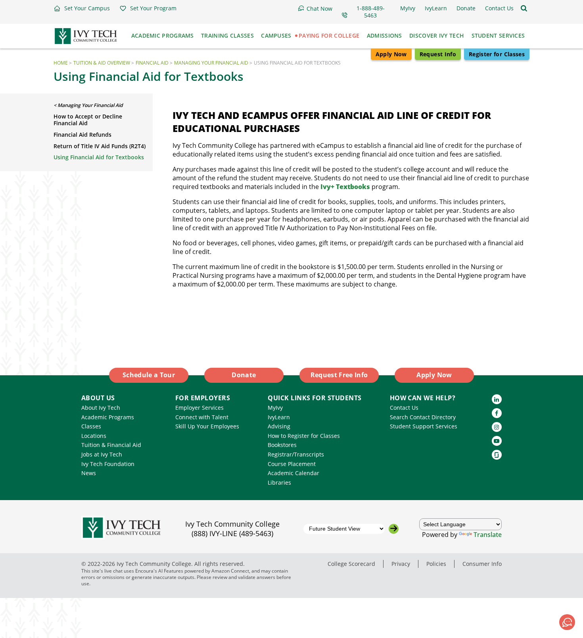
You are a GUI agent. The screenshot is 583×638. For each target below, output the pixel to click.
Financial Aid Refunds (82, 134)
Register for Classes (497, 54)
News (88, 473)
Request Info (438, 54)
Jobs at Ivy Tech (101, 454)
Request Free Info (339, 375)
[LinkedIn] (497, 399)
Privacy (400, 563)
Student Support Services (423, 426)
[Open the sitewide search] (523, 8)
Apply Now (391, 54)
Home (61, 62)
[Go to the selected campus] (394, 529)
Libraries (279, 482)
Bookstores (282, 445)
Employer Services (199, 407)
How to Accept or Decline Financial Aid (88, 120)
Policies (436, 563)
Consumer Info (482, 563)
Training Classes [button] (227, 35)
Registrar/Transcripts (296, 454)
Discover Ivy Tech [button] (436, 35)
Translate (488, 534)
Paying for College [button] (329, 35)
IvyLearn (279, 417)
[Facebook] (497, 413)
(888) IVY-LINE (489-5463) (232, 533)
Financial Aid (152, 62)
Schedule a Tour (149, 375)
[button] (82, 8)
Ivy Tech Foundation (107, 464)
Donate (244, 375)
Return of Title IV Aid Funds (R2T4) (100, 146)
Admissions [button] (384, 35)
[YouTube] (497, 441)
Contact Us (404, 407)
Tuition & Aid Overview (101, 62)
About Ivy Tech (100, 407)
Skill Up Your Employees (207, 426)
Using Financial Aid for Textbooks (99, 157)
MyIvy (275, 407)
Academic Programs (107, 417)
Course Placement (292, 464)
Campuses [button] (276, 35)
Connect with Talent (201, 417)
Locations (93, 435)
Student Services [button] (498, 35)
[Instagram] (497, 427)
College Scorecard (351, 563)
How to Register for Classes (304, 435)
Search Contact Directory (423, 417)
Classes (91, 426)
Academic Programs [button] (162, 35)
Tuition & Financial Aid (111, 445)
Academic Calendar (293, 473)
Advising (279, 426)
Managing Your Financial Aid (211, 62)
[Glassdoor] (497, 455)
